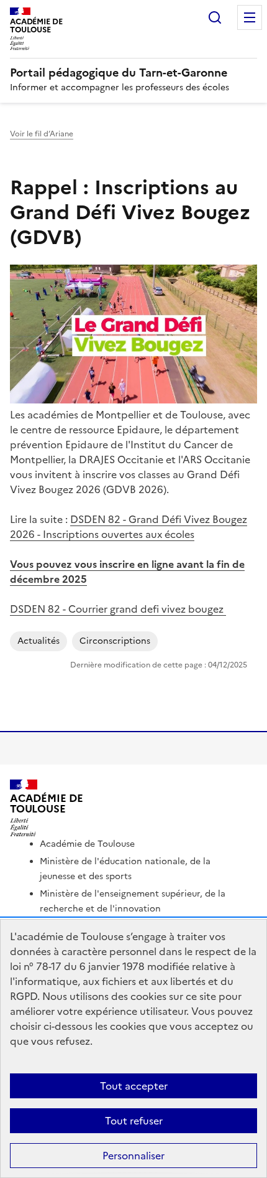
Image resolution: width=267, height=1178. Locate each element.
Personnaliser (133, 1155)
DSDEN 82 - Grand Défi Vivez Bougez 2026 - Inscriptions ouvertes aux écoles (128, 527)
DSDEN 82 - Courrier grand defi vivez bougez (118, 608)
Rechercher (214, 17)
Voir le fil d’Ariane (41, 133)
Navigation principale (249, 17)
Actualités (38, 641)
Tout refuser (134, 1120)
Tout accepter (134, 1085)
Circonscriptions (114, 641)
